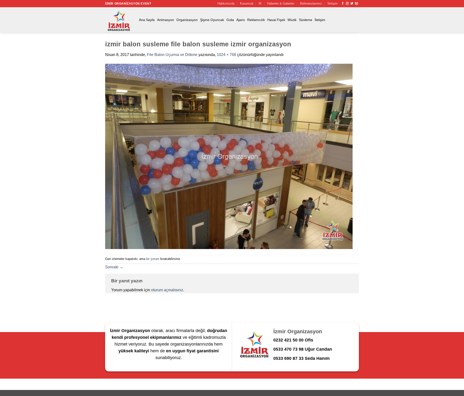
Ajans (240, 20)
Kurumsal (246, 3)
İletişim (332, 3)
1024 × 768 (226, 55)
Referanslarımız (311, 3)
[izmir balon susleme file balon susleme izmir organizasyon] (229, 156)
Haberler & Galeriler (280, 3)
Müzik (292, 20)
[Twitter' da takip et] (351, 3)
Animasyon (165, 20)
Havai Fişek (276, 20)
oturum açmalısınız (167, 290)
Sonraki (114, 267)
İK (260, 3)
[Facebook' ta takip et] (342, 3)
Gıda (230, 20)
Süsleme (305, 20)
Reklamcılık (256, 20)
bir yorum (152, 259)
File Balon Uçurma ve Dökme (172, 55)
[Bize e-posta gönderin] (356, 3)
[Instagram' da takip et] (347, 3)
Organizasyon (187, 20)
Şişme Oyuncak (212, 20)
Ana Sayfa (147, 20)
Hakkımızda (226, 3)
